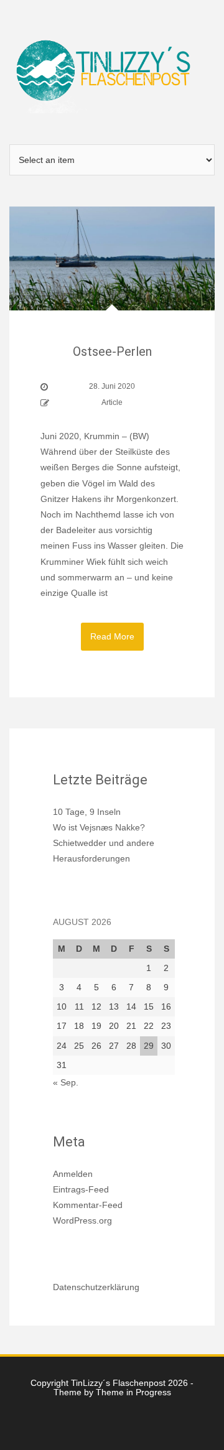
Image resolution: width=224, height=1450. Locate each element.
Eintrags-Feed (81, 1189)
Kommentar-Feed (88, 1205)
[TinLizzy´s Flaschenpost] (112, 72)
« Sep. (65, 1082)
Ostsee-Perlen (112, 351)
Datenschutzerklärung (96, 1287)
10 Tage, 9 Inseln (87, 812)
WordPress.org (82, 1220)
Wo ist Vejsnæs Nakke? (99, 827)
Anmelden (73, 1174)
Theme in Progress (133, 1392)
